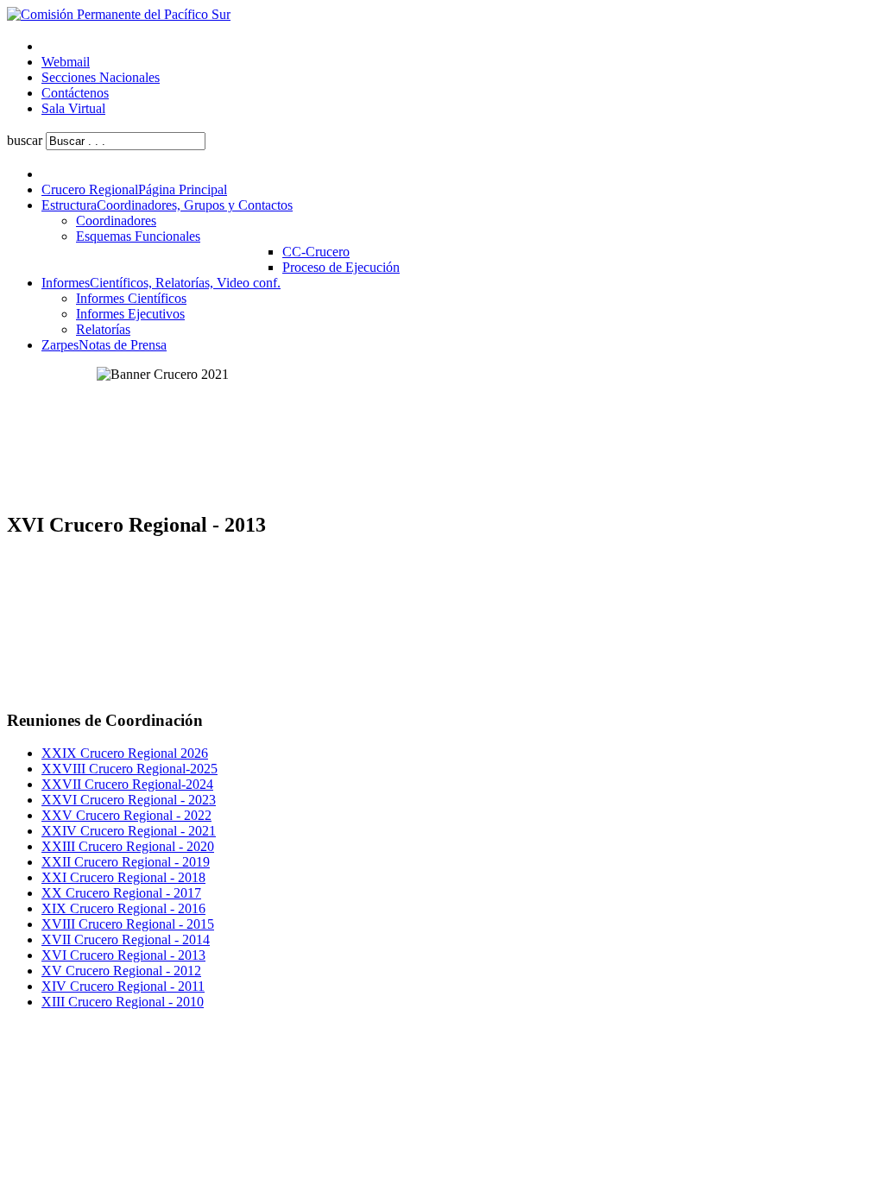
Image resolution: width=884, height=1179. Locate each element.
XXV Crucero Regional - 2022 (126, 815)
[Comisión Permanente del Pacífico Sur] (118, 14)
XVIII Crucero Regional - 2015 (127, 924)
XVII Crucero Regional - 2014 (125, 939)
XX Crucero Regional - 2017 (121, 893)
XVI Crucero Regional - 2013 (123, 955)
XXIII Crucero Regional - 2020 (127, 846)
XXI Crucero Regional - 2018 (123, 877)
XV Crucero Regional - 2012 (121, 970)
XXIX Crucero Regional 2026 (124, 753)
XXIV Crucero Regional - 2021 (128, 830)
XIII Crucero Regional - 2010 (122, 1001)
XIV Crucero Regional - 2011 (123, 986)
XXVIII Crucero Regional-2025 (129, 768)
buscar (24, 140)
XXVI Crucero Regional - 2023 (128, 799)
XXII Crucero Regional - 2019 (125, 861)
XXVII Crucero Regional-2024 (127, 784)
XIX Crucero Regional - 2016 (123, 908)
